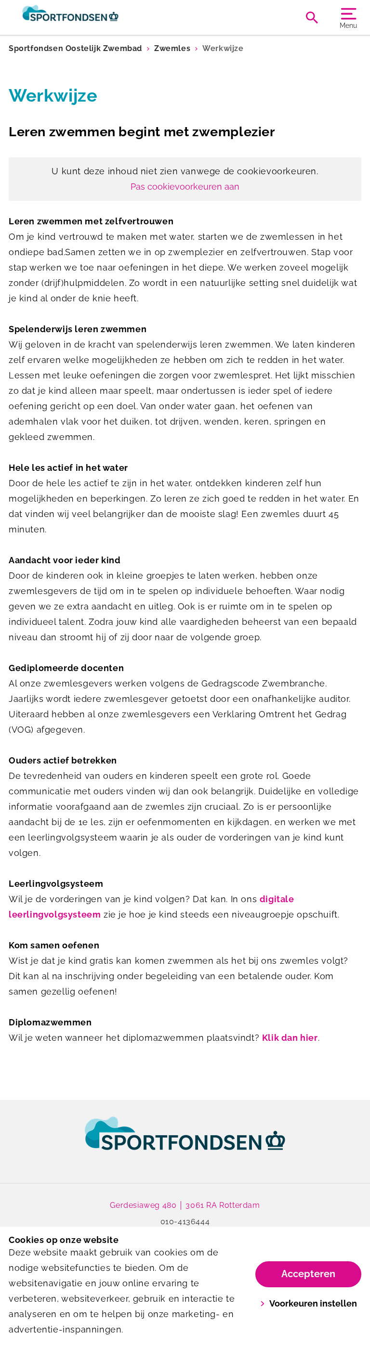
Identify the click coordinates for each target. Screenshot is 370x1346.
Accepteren (308, 1274)
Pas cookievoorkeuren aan (185, 186)
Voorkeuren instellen (313, 1303)
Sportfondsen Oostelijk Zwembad (75, 48)
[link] (185, 1142)
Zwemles (172, 48)
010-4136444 (185, 1221)
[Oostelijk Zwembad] (97, 17)
